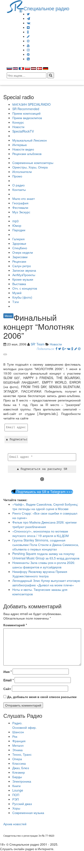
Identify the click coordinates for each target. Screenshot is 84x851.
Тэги (15, 301)
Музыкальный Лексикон (29, 140)
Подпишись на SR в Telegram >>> (44, 492)
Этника (17, 750)
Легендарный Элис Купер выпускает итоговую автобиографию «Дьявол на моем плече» (46, 582)
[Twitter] (28, 14)
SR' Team (38, 344)
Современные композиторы (32, 162)
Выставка (19, 283)
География (20, 203)
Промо (17, 176)
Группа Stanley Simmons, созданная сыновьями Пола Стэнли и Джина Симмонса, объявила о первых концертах (45, 544)
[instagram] (28, 50)
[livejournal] (28, 36)
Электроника (21, 781)
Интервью (19, 144)
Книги (16, 785)
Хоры (16, 808)
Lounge (17, 790)
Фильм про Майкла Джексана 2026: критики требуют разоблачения (44, 524)
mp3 (15, 221)
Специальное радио (46, 8)
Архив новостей (14, 824)
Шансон (18, 732)
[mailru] (28, 41)
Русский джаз (22, 803)
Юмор (16, 225)
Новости (18, 126)
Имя (7, 671)
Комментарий (15, 625)
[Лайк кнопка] (5, 354)
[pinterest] (28, 54)
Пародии (18, 230)
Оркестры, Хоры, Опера (30, 167)
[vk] (28, 23)
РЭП (15, 799)
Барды (17, 777)
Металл (18, 745)
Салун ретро (21, 266)
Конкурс (18, 122)
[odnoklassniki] (28, 32)
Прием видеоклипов (27, 118)
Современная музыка (28, 812)
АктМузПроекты (23, 275)
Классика (19, 763)
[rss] (28, 59)
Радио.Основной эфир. (24, 725)
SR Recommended (25, 109)
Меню (8, 316)
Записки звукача (24, 270)
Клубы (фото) (22, 297)
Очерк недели (22, 252)
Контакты (19, 189)
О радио (18, 185)
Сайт (7, 688)
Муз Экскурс (21, 212)
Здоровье (19, 243)
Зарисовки (20, 257)
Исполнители (22, 171)
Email (8, 680)
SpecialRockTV (23, 131)
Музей (17, 292)
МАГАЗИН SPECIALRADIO (31, 104)
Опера (17, 759)
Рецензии (19, 261)
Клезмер (18, 772)
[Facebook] (56, 348)
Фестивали (20, 207)
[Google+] (64, 348)
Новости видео (23, 149)
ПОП (15, 794)
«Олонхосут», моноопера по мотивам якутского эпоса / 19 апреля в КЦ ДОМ (40, 533)
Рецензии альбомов (26, 153)
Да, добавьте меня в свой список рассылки (41, 696)
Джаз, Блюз (20, 768)
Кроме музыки (22, 279)
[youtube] (28, 45)
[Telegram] (28, 18)
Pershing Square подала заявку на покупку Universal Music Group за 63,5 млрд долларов (45, 555)
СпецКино (19, 248)
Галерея (18, 239)
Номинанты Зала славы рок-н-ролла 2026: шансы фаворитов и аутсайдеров (43, 564)
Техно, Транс (22, 754)
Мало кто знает (23, 198)
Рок (14, 736)
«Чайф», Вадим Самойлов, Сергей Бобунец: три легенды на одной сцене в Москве (45, 506)
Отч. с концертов (24, 288)
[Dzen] (28, 27)
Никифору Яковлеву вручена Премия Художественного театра (39, 573)
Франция (19, 741)
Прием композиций (26, 113)
